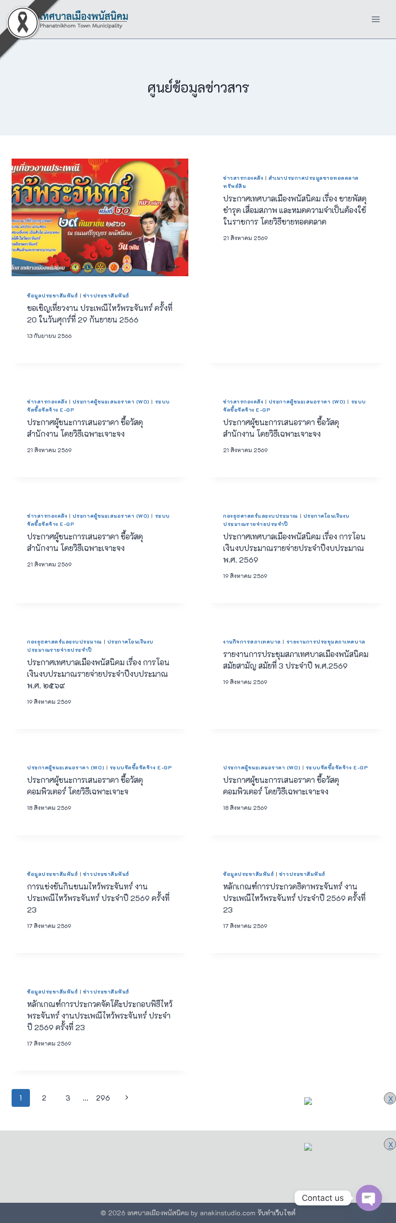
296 (103, 1097)
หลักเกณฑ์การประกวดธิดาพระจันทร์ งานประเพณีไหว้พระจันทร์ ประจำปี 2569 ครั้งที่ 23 (294, 897)
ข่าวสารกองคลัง (243, 178)
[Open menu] (375, 19)
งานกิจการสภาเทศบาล (252, 641)
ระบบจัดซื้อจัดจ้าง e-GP (141, 767)
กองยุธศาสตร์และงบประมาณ (260, 515)
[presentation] (100, 217)
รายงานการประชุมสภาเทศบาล (326, 641)
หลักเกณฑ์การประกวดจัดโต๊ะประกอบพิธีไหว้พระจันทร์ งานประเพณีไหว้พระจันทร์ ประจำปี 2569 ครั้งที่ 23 (99, 1015)
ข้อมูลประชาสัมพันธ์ (52, 295)
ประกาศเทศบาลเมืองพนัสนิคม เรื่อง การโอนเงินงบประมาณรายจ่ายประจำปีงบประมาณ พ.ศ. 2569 (294, 547)
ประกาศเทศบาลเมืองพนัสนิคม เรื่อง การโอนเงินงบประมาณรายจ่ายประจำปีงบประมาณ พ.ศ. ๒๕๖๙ (98, 673)
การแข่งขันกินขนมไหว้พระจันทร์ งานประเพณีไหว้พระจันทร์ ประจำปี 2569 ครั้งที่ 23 (98, 897)
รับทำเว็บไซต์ (276, 1212)
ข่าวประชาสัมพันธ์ (106, 295)
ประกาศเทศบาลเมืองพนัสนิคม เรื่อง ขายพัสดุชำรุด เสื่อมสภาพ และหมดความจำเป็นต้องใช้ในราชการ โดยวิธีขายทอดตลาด (295, 210)
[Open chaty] (369, 1198)
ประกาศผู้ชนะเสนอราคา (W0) (111, 401)
